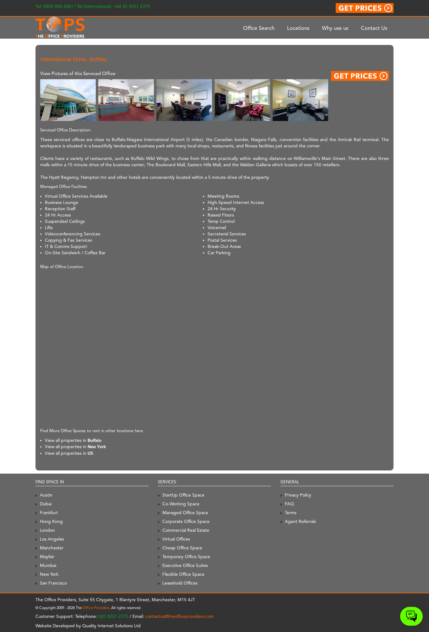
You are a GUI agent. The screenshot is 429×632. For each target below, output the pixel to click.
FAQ (289, 503)
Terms (290, 512)
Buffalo (94, 440)
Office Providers (96, 608)
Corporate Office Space (185, 521)
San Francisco (53, 582)
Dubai (46, 503)
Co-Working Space (180, 503)
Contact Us (374, 28)
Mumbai (48, 565)
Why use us (335, 28)
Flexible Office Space (183, 574)
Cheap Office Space (182, 547)
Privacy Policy (298, 494)
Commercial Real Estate (185, 530)
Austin (46, 494)
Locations (298, 28)
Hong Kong (51, 521)
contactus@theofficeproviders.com (179, 616)
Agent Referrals (300, 521)
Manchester (51, 547)
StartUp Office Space (183, 494)
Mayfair (47, 556)
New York (97, 446)
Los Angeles (52, 538)
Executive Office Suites (185, 565)
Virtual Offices (176, 538)
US (90, 453)
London (47, 530)
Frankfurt (49, 512)
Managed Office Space (185, 512)
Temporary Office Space (186, 556)
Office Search (258, 28)
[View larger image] (68, 99)
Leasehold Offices (180, 582)
